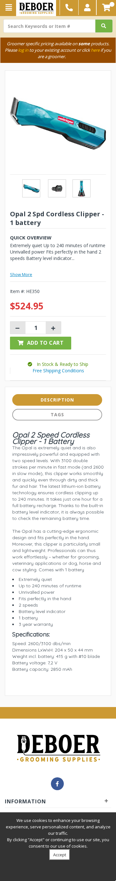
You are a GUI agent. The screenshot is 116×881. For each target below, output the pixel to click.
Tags (57, 414)
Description (57, 400)
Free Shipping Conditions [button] (58, 370)
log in (23, 50)
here (95, 50)
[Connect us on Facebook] (57, 783)
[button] (87, 7)
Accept (59, 855)
